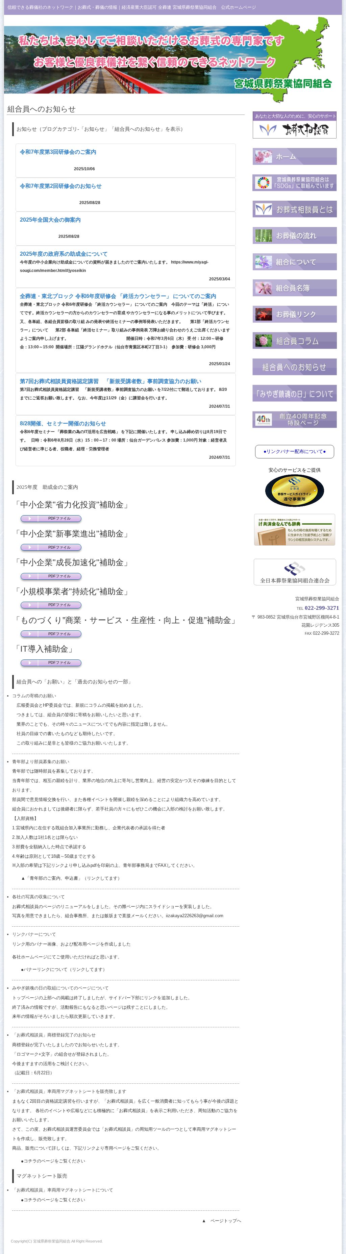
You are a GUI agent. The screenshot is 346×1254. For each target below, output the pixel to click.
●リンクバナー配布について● (295, 451)
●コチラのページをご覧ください (53, 1160)
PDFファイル (59, 518)
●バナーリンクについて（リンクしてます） (64, 969)
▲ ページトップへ (221, 1220)
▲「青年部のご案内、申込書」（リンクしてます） (71, 878)
